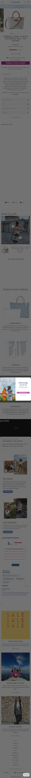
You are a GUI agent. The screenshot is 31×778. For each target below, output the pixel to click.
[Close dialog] (30, 378)
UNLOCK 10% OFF (23, 392)
